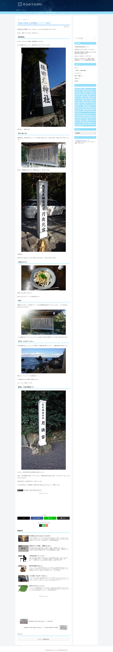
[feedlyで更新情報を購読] (43, 525)
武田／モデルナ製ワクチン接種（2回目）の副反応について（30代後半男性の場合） (85, 59)
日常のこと (21, 490)
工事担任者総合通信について (82, 46)
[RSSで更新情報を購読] (46, 525)
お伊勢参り (27, 490)
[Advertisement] (43, 503)
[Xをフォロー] (40, 525)
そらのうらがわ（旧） (81, 140)
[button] (63, 518)
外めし (40, 490)
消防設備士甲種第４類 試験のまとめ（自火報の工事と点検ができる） (85, 52)
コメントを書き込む (43, 639)
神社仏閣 (35, 490)
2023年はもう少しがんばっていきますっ (85, 49)
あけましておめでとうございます (83, 56)
